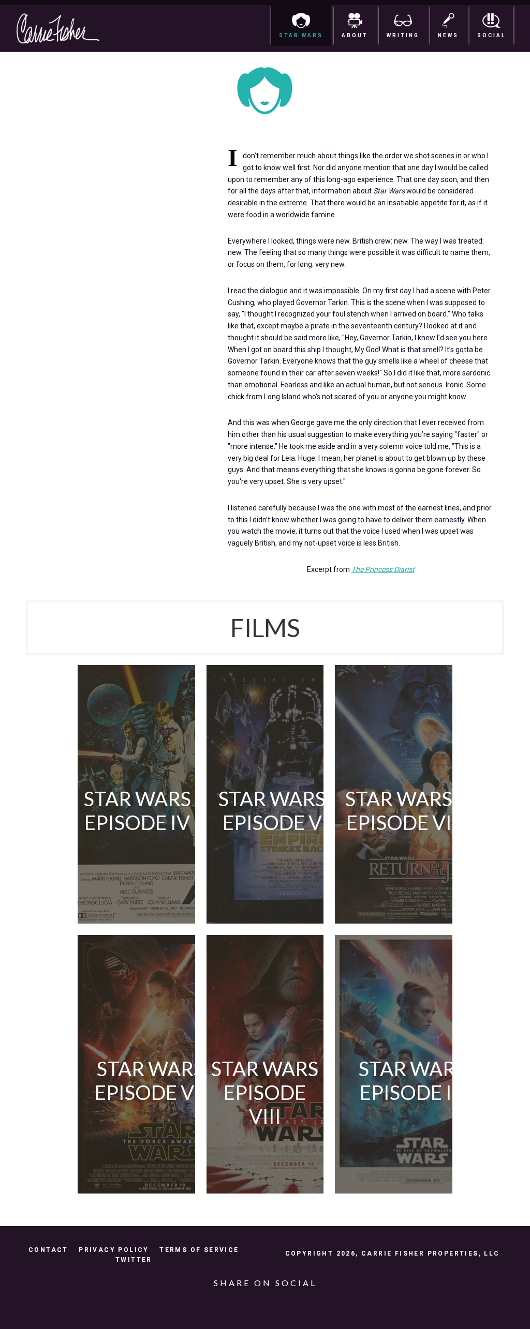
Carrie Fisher (66, 28)
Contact (48, 1250)
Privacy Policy (114, 1250)
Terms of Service (199, 1250)
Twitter (133, 1259)
